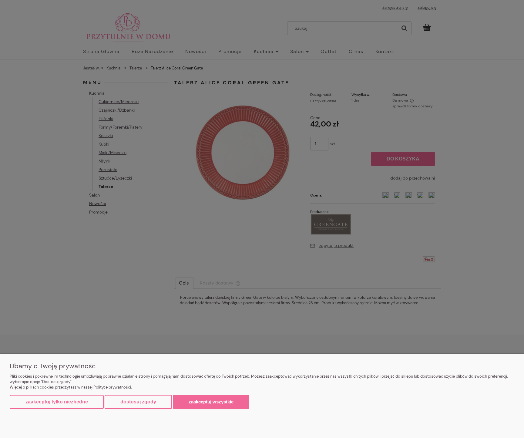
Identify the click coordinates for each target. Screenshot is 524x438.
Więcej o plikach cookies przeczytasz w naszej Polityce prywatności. (71, 387)
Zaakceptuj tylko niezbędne (56, 401)
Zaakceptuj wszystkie (211, 401)
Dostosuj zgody (138, 401)
